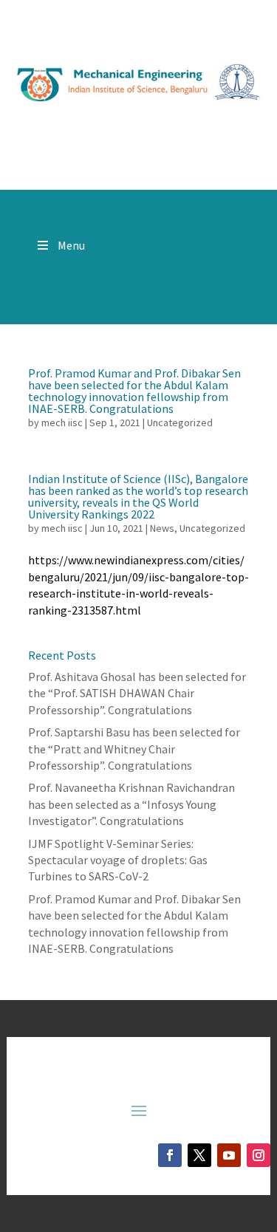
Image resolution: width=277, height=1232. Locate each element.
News (162, 528)
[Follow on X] (199, 1155)
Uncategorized (180, 422)
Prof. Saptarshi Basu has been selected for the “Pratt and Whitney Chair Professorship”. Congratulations (134, 749)
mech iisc (62, 422)
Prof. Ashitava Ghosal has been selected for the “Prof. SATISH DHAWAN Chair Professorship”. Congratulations (137, 693)
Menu (71, 245)
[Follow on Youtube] (229, 1155)
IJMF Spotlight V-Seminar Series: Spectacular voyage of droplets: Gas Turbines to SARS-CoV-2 (118, 860)
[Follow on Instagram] (258, 1155)
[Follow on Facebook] (170, 1155)
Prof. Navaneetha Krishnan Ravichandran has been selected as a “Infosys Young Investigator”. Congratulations (131, 804)
